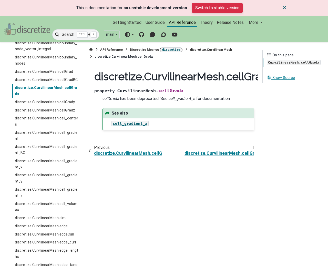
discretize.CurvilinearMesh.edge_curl (45, 242)
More (254, 22)
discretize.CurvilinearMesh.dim (40, 218)
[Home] (91, 49)
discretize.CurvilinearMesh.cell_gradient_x (46, 164)
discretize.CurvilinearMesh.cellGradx (46, 91)
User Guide (155, 22)
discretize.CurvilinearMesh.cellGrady (45, 102)
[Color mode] (129, 34)
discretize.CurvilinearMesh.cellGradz (45, 110)
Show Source (283, 78)
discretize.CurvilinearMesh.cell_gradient (46, 135)
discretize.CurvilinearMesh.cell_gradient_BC (46, 150)
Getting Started (127, 22)
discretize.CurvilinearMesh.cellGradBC (46, 80)
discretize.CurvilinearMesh (211, 50)
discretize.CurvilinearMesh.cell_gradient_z (46, 192)
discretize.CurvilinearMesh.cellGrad (44, 71)
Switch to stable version (217, 7)
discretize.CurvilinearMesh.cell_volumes (46, 207)
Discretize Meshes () (156, 50)
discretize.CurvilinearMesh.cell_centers (46, 121)
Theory (206, 22)
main (110, 34)
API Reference (182, 22)
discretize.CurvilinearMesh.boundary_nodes (46, 60)
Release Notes (230, 22)
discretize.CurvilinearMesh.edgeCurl (44, 234)
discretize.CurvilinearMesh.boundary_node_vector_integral (46, 46)
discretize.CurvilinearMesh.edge (41, 226)
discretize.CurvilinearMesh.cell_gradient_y (46, 178)
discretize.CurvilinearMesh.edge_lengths (46, 253)
